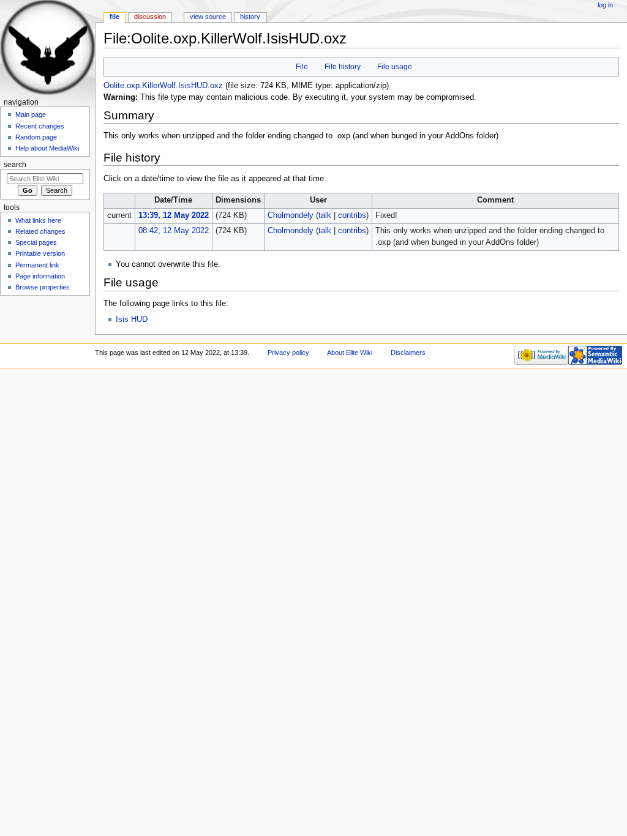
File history (343, 66)
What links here (38, 220)
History (250, 16)
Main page (30, 114)
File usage (394, 66)
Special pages (36, 242)
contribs (352, 215)
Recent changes (39, 126)
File (302, 66)
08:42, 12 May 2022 (173, 230)
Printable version (40, 253)
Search (15, 164)
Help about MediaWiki (47, 148)
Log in (605, 5)
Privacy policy (288, 352)
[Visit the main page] (47, 47)
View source (208, 16)
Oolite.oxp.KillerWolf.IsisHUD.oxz (163, 85)
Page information (40, 276)
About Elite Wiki (349, 352)
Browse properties (42, 287)
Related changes (40, 231)
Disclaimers (408, 352)
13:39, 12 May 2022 (173, 215)
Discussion (150, 16)
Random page (36, 137)
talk (324, 215)
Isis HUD (132, 319)
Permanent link (37, 265)
